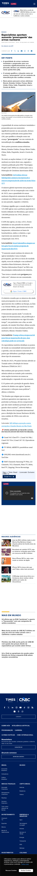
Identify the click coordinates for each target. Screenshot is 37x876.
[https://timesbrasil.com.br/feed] (32, 707)
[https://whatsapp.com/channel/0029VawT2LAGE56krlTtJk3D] (22, 711)
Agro (21, 820)
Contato (18, 716)
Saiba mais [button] (25, 864)
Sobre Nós (6, 726)
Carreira (18, 730)
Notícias (22, 787)
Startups (22, 848)
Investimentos (7, 853)
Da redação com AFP (7, 46)
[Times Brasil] (6, 3)
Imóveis (22, 828)
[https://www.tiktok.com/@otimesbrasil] (24, 707)
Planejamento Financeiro (5, 793)
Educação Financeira (5, 788)
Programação (7, 730)
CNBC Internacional (25, 735)
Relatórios (22, 791)
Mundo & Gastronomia (5, 831)
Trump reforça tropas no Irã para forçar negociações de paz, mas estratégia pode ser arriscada (18, 338)
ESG (21, 844)
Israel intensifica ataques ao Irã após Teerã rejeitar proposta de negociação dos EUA (18, 246)
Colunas (23, 853)
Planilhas (4, 798)
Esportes (4, 823)
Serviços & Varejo (23, 833)
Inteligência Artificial (21, 726)
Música (4, 827)
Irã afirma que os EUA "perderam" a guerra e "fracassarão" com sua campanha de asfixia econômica (18, 621)
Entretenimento (8, 815)
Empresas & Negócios (24, 815)
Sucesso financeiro (4, 802)
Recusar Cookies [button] (11, 870)
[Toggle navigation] (34, 4)
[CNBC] (6, 13)
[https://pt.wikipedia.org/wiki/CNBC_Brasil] (28, 707)
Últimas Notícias (8, 735)
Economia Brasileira (4, 769)
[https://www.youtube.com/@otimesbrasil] (20, 707)
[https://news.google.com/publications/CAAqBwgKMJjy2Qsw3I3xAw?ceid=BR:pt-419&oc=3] (14, 711)
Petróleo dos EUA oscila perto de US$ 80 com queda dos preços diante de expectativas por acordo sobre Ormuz (18, 644)
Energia (22, 837)
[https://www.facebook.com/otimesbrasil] (5, 707)
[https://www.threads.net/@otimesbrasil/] (18, 711)
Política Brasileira (4, 778)
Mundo (4, 32)
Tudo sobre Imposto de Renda (5, 808)
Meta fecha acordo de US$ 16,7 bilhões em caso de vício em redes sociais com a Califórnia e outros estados (18, 632)
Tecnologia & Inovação (23, 824)
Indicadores (5, 774)
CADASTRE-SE (18, 747)
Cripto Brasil (25, 784)
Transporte (23, 841)
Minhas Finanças (8, 784)
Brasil (4, 765)
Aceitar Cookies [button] (26, 870)
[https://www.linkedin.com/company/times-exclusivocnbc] (12, 707)
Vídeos (22, 794)
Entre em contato (18, 756)
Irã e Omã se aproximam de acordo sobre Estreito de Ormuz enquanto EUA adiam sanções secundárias (18, 655)
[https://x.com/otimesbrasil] (8, 707)
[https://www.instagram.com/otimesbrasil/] (16, 707)
